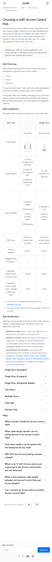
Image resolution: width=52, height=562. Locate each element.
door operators (19, 359)
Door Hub (28, 133)
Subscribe (44, 550)
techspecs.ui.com (14, 304)
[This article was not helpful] (37, 504)
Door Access (32, 7)
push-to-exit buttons (34, 359)
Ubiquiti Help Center (10, 7)
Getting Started (11, 10)
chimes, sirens (28, 356)
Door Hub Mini (44, 133)
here (31, 42)
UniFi (22, 7)
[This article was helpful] (29, 504)
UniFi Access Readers (22, 34)
